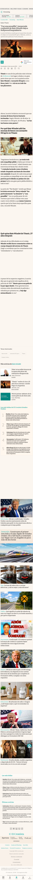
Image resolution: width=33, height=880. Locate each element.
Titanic (23, 353)
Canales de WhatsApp (16, 845)
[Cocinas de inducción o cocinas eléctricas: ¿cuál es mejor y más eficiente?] (16, 574)
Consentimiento (16, 862)
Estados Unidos (5, 357)
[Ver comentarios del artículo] (18, 68)
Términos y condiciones (16, 856)
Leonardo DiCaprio (14, 353)
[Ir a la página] (2, 12)
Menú (3, 878)
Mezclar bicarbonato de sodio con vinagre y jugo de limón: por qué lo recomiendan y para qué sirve (18, 434)
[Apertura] (5, 838)
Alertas (23, 878)
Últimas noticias (4, 8)
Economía (25, 8)
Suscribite (25, 845)
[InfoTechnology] (16, 841)
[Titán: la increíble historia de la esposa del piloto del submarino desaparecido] (5, 372)
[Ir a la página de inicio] (16, 834)
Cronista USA (4, 19)
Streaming (12, 19)
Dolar (10, 878)
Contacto (7, 845)
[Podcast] (28, 838)
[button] (29, 746)
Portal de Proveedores (15, 848)
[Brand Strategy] (21, 838)
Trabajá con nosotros (27, 848)
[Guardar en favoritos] (2, 62)
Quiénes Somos (4, 848)
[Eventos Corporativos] (14, 838)
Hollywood (7, 76)
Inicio (16, 878)
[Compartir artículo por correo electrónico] (15, 68)
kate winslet (20, 19)
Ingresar (29, 878)
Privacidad (16, 859)
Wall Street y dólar (15, 8)
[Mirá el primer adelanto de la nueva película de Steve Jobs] (5, 396)
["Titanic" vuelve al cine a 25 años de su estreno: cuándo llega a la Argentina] (5, 384)
